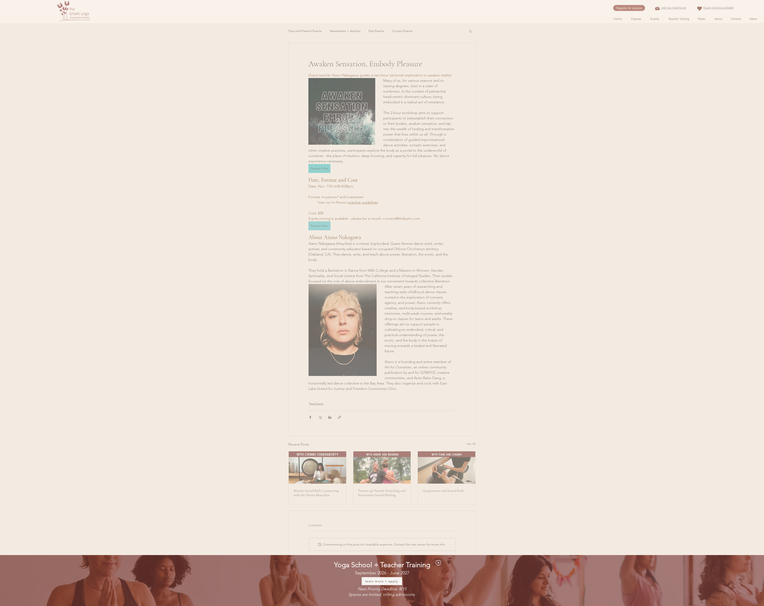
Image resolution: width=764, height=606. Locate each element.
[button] (438, 563)
